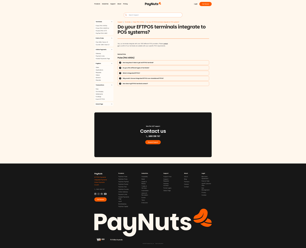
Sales (97, 67)
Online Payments (101, 49)
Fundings (98, 96)
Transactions (100, 85)
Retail (143, 179)
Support (120, 22)
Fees (97, 89)
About (186, 176)
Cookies (204, 195)
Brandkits (161, 243)
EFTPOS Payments (100, 177)
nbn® (120, 201)
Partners (186, 181)
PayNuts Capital (123, 206)
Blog (185, 179)
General (98, 77)
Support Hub (167, 176)
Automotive (144, 190)
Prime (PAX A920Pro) (102, 28)
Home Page (99, 104)
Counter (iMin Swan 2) (102, 44)
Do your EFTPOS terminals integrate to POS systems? (162, 22)
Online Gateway (123, 192)
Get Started (205, 4)
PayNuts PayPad (123, 181)
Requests (98, 72)
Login (195, 4)
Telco (143, 200)
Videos (98, 75)
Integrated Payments (100, 180)
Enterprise (144, 202)
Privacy (204, 192)
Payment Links (100, 56)
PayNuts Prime (122, 179)
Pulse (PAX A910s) (101, 25)
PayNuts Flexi (122, 187)
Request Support (153, 142)
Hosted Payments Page (103, 58)
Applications (99, 70)
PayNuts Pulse (122, 176)
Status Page (167, 190)
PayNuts (98, 63)
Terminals (99, 22)
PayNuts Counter (123, 189)
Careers (186, 184)
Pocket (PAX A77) (101, 31)
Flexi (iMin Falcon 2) (102, 42)
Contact (186, 187)
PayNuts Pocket (123, 184)
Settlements (99, 94)
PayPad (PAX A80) (101, 33)
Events (143, 197)
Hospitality (144, 176)
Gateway (98, 53)
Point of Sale (100, 38)
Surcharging (99, 91)
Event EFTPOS (100, 99)
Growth (96, 185)
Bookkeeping (122, 204)
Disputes (98, 80)
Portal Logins (167, 188)
